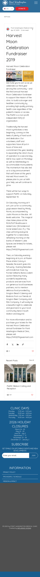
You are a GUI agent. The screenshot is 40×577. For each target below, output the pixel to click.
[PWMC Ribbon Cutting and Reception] (20, 373)
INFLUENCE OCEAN (24, 528)
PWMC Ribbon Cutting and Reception (19, 387)
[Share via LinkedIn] (18, 344)
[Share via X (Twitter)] (12, 344)
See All (31, 360)
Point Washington (17, 2)
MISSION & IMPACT (10, 481)
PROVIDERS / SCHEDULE (12, 477)
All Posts (7, 17)
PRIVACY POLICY (9, 472)
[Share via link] (23, 344)
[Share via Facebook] (7, 344)
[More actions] (32, 29)
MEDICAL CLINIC (14, 4)
